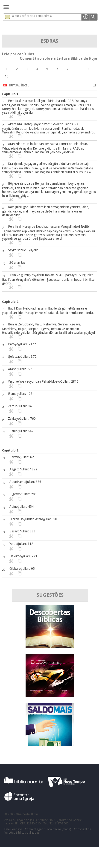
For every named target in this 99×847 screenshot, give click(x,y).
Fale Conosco (13, 829)
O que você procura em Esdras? (32, 16)
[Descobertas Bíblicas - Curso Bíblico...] (50, 647)
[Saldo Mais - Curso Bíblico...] (50, 745)
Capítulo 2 (10, 302)
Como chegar (34, 829)
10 (7, 76)
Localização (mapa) (58, 829)
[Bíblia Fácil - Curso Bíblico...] (50, 696)
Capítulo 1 (10, 94)
